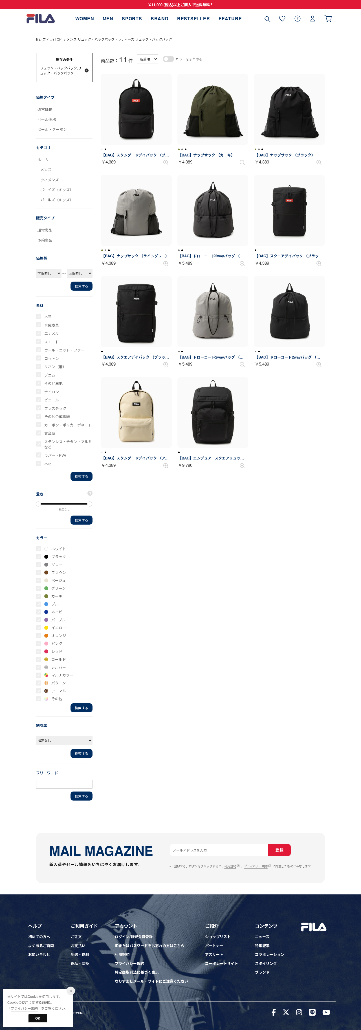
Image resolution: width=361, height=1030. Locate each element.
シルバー (58, 667)
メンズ (45, 169)
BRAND (160, 18)
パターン (58, 683)
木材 (48, 463)
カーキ (56, 596)
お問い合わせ (39, 954)
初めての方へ (39, 936)
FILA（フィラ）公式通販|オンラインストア (41, 18)
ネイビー (58, 612)
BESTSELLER (193, 18)
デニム (49, 375)
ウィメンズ (49, 179)
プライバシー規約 (256, 866)
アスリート (214, 954)
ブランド (262, 972)
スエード (51, 341)
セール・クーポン (52, 129)
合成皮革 (51, 325)
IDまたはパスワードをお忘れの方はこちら (149, 945)
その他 (56, 698)
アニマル (58, 690)
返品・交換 (80, 963)
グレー (56, 564)
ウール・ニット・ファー (64, 350)
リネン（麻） (55, 366)
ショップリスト (218, 936)
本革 (48, 316)
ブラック (58, 556)
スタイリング (266, 963)
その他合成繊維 (57, 416)
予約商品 (45, 240)
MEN (108, 18)
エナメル (51, 333)
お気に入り (282, 18)
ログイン (312, 18)
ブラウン (58, 572)
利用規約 (230, 866)
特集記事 (262, 945)
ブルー (56, 604)
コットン (51, 358)
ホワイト (58, 548)
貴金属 (49, 433)
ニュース (262, 936)
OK (37, 1018)
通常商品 (45, 230)
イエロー (58, 627)
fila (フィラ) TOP (48, 39)
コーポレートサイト (221, 963)
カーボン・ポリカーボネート (68, 425)
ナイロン (51, 391)
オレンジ (58, 635)
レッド (56, 651)
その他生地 (53, 383)
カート (328, 18)
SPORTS (132, 18)
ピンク (56, 643)
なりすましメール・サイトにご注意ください (151, 981)
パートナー (214, 945)
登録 (279, 850)
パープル (58, 619)
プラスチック (55, 408)
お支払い (78, 945)
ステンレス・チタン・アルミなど (68, 444)
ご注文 (76, 936)
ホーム (43, 159)
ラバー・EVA (55, 455)
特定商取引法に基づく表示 (137, 972)
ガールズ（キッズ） (56, 199)
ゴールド (58, 659)
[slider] (38, 504)
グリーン (58, 588)
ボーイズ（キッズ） (56, 189)
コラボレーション (269, 954)
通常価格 (45, 109)
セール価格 (47, 119)
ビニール (51, 400)
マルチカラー (62, 675)
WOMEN (84, 18)
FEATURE (230, 18)
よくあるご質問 (41, 945)
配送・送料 (80, 954)
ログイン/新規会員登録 (134, 936)
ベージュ (58, 580)
